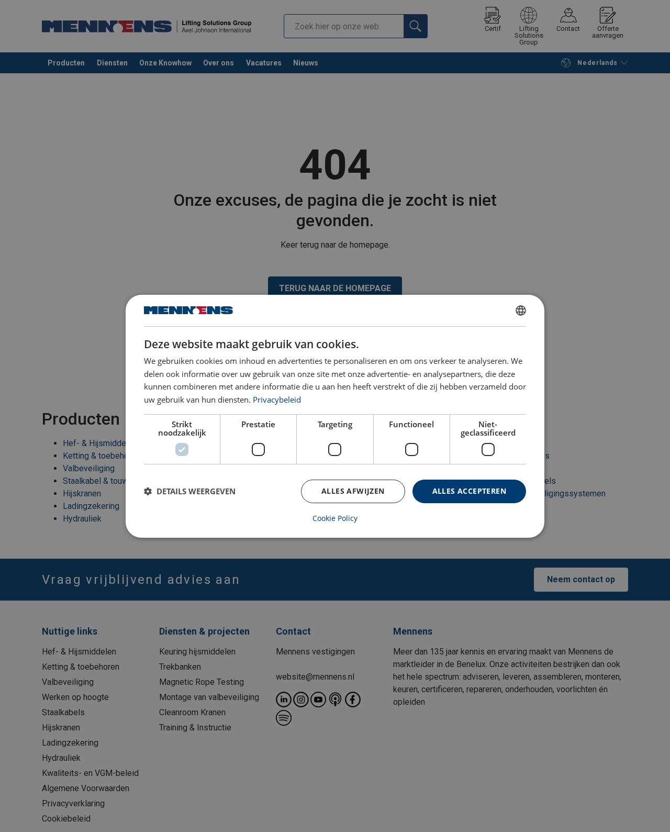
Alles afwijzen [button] (353, 491)
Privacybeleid (277, 399)
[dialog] (335, 415)
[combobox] (521, 310)
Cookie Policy (335, 518)
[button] (190, 491)
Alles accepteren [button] (469, 491)
